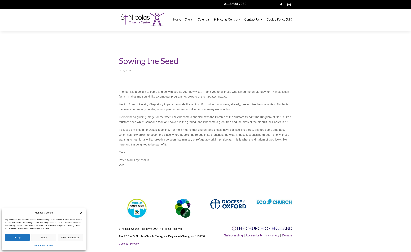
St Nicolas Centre (226, 19)
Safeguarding (233, 235)
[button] (81, 212)
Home (177, 19)
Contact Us (252, 19)
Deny (44, 237)
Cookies (123, 243)
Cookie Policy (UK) (279, 19)
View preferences (70, 237)
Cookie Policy (39, 245)
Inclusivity (272, 235)
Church (189, 19)
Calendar (204, 19)
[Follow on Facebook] (281, 4)
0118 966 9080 (235, 3)
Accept (17, 237)
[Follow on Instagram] (289, 4)
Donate (287, 235)
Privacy (50, 245)
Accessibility (254, 235)
